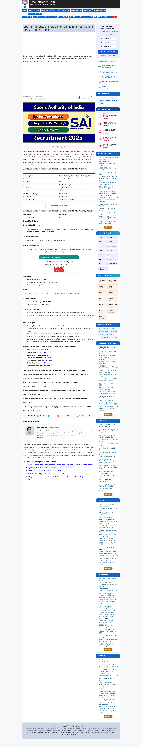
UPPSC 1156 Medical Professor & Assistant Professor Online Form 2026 (108, 402)
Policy (66, 725)
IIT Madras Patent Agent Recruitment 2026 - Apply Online (48, 474)
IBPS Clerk (101, 100)
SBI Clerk (114, 100)
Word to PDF (102, 329)
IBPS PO (115, 98)
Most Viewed (113, 61)
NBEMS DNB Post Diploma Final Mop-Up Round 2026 (110, 71)
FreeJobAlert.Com (42, 2)
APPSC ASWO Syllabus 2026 (108, 669)
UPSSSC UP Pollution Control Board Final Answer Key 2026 (108, 584)
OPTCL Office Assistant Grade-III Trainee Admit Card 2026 (108, 467)
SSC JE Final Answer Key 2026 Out (109, 87)
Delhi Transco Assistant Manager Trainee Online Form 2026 (107, 361)
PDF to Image (114, 337)
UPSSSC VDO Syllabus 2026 (108, 676)
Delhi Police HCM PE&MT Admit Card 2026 (109, 77)
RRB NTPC (101, 103)
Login (113, 55)
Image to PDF (114, 331)
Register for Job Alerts (58, 205)
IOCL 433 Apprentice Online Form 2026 (110, 82)
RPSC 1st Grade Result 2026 (108, 556)
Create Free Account (108, 52)
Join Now (59, 270)
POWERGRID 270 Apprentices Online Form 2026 (107, 163)
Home (24, 10)
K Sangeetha (29, 99)
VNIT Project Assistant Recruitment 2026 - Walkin (45, 471)
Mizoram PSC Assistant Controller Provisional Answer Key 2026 (107, 620)
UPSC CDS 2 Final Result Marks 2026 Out (109, 66)
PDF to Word (102, 334)
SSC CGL (101, 98)
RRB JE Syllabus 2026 (106, 700)
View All (108, 227)
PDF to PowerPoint (103, 337)
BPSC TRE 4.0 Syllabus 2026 (108, 664)
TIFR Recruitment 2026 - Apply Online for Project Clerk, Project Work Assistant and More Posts (60, 465)
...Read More (39, 437)
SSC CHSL (108, 98)
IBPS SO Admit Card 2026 (107, 457)
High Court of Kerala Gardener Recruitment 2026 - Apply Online (50, 468)
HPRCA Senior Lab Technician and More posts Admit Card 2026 (108, 461)
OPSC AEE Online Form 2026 (108, 406)
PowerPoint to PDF (103, 331)
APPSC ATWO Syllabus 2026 (108, 666)
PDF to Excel (110, 334)
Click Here (48, 360)
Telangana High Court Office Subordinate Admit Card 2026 (108, 431)
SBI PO (108, 100)
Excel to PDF (110, 329)
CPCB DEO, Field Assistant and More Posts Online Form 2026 (108, 178)
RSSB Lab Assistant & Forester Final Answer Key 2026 (107, 631)
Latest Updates (102, 61)
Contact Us (73, 725)
